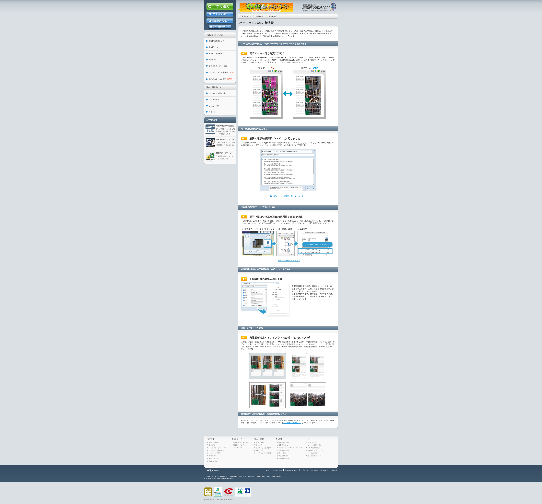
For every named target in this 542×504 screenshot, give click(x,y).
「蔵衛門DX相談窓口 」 (292, 423)
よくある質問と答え (315, 445)
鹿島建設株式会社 (283, 442)
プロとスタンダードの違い (218, 448)
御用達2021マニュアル (315, 450)
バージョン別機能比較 (216, 450)
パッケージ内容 (214, 453)
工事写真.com (245, 16)
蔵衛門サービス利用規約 (274, 470)
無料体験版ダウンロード (220, 21)
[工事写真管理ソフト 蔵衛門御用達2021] (319, 8)
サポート (309, 439)
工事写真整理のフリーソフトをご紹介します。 (225, 156)
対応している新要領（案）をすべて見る (288, 196)
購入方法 (259, 445)
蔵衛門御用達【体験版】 (241, 442)
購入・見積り (259, 439)
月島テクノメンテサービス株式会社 (289, 448)
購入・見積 (260, 442)
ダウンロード (237, 439)
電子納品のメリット (315, 456)
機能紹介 (212, 445)
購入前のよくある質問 (263, 448)
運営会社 (334, 470)
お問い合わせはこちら (219, 27)
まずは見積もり (220, 14)
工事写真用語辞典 (314, 448)
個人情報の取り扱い (291, 470)
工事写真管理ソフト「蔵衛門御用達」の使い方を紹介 (225, 142)
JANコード (260, 450)
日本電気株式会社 (283, 450)
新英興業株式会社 (283, 458)
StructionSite (213, 461)
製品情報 (259, 16)
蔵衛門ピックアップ (240, 445)
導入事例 (279, 439)
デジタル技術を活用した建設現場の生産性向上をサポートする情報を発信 (225, 130)
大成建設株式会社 (283, 445)
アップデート (237, 448)
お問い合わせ (312, 442)
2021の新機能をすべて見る (289, 261)
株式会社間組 (281, 453)
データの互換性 (313, 453)
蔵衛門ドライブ (214, 458)
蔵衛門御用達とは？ (216, 442)
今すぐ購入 (220, 6)
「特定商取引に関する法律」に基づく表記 (314, 470)
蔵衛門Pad (212, 456)
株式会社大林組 (282, 456)
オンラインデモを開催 (263, 453)
